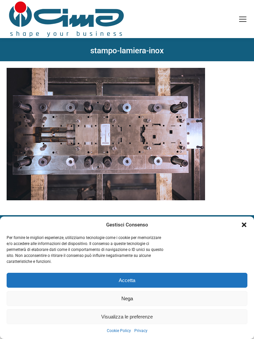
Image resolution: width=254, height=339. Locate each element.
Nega (127, 298)
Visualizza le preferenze (127, 316)
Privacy (141, 330)
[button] (244, 224)
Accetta (127, 280)
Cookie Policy (119, 330)
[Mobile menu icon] (242, 19)
